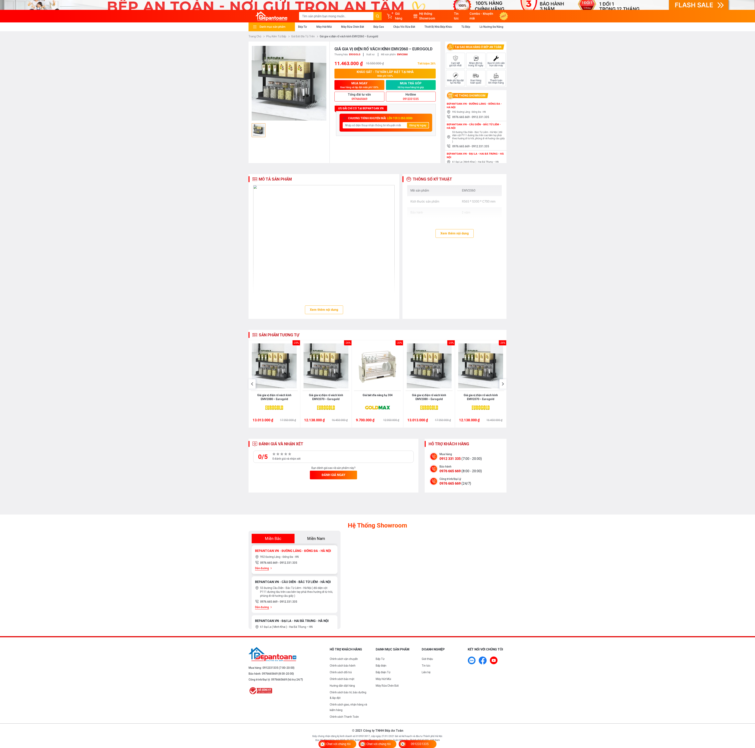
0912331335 (270, 667)
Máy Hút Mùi (324, 26)
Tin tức (426, 665)
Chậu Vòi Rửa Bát (404, 26)
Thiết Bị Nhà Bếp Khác (438, 26)
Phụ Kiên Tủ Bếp (276, 36)
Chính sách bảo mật (342, 679)
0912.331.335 (480, 117)
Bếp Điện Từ (383, 672)
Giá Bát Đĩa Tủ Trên (303, 36)
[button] (252, 384)
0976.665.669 (461, 117)
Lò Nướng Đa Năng (491, 26)
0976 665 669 (450, 471)
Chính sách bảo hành (342, 665)
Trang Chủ (255, 36)
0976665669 (270, 673)
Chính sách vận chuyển (344, 658)
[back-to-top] (747, 723)
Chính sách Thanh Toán (344, 716)
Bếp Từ (302, 26)
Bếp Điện (381, 665)
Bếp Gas (378, 26)
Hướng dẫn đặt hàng (342, 685)
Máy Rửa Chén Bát (352, 26)
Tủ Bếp (465, 26)
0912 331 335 (450, 459)
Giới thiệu (427, 658)
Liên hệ (426, 672)
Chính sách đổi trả (341, 672)
